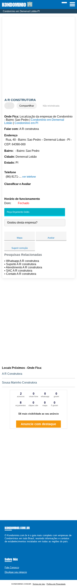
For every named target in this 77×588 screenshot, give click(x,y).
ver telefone (29, 176)
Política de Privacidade (56, 584)
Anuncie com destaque (38, 424)
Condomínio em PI (26, 122)
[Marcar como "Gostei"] (7, 105)
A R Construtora (12, 373)
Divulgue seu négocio (16, 572)
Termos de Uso (39, 584)
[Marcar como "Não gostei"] (12, 105)
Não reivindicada (51, 106)
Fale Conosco (12, 567)
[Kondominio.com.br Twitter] (7, 544)
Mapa (19, 238)
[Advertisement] (38, 57)
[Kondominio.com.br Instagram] (8, 544)
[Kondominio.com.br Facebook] (5, 544)
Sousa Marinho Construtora (19, 382)
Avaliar (51, 238)
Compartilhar (26, 105)
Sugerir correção (19, 248)
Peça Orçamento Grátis (17, 212)
